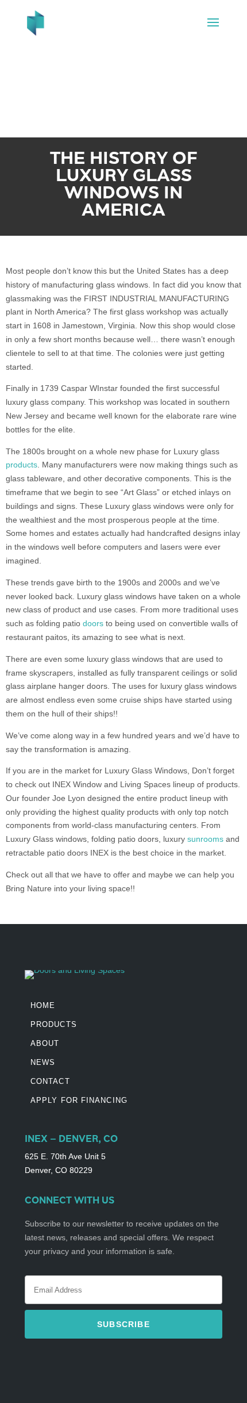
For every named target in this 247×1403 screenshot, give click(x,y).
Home (42, 1005)
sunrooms (205, 839)
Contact (50, 1081)
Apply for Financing (79, 1100)
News (42, 1062)
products (21, 464)
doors (93, 623)
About (45, 1043)
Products (53, 1024)
